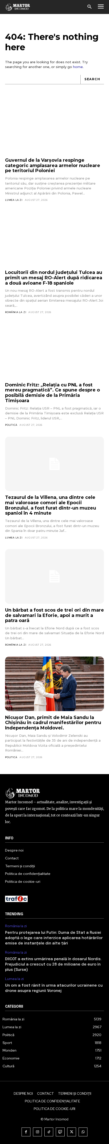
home (78, 67)
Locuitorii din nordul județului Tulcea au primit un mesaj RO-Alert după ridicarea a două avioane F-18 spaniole (53, 278)
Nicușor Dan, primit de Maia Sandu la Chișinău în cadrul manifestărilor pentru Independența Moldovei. (53, 723)
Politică (11, 424)
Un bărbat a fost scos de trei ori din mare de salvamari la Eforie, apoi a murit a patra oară (54, 615)
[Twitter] (71, 1131)
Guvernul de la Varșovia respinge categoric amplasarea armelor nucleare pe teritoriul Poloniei (52, 165)
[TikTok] (48, 1131)
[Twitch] (60, 1131)
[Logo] (17, 7)
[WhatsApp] (83, 1131)
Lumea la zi (14, 200)
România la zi (15, 312)
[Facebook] (26, 1131)
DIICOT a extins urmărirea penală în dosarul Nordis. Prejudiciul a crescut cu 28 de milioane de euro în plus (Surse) (53, 964)
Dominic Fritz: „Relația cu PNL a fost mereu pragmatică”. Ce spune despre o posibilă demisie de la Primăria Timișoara (52, 392)
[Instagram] (37, 1131)
